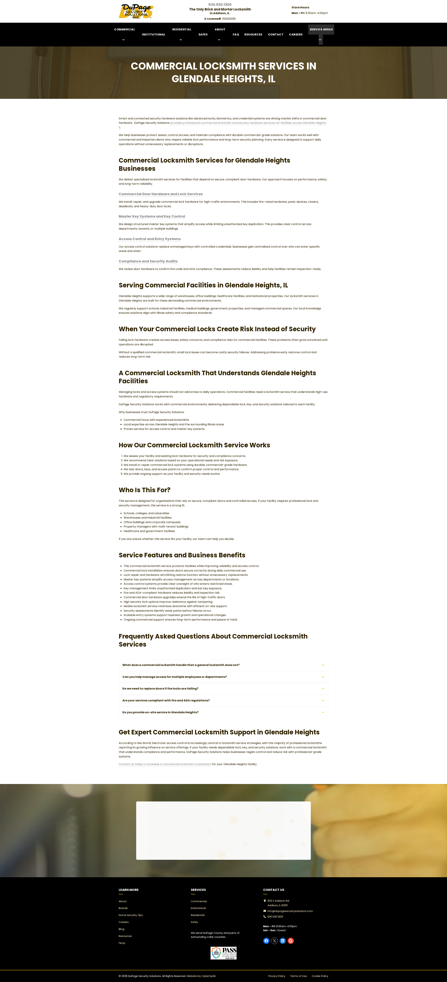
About (220, 29)
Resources (253, 34)
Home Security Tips (131, 915)
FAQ (236, 34)
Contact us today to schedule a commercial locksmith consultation (165, 764)
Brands (123, 908)
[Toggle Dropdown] (124, 40)
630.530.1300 (208, 844)
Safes (203, 34)
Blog (121, 929)
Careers (296, 34)
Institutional (153, 34)
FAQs (122, 943)
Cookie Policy (320, 976)
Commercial (124, 29)
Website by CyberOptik (201, 976)
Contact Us (239, 844)
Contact (276, 34)
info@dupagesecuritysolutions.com (290, 911)
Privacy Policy (276, 976)
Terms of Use (298, 976)
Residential (182, 29)
